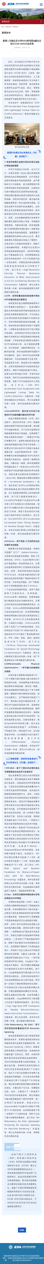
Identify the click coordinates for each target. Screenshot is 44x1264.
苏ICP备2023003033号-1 (22, 1260)
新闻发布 (15, 27)
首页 (2, 27)
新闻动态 (8, 27)
